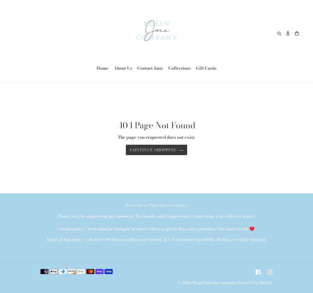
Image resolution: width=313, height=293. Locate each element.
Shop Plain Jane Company (214, 282)
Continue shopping (153, 150)
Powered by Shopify (255, 282)
